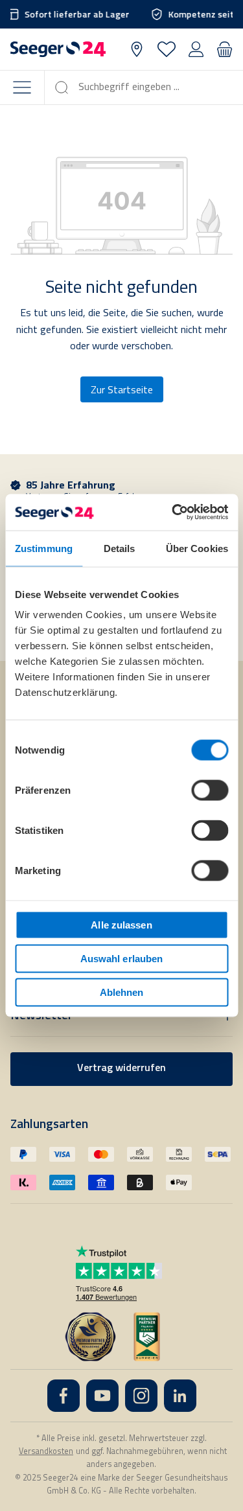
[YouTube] (102, 1396)
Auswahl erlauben (121, 958)
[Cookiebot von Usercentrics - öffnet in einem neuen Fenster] (173, 512)
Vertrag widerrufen (121, 1068)
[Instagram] (141, 1396)
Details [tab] (119, 547)
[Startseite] (58, 49)
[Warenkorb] (225, 49)
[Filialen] (137, 49)
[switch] (209, 790)
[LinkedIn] (180, 1396)
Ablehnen (122, 991)
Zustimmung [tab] (44, 547)
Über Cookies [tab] (197, 547)
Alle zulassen (121, 924)
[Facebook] (63, 1396)
